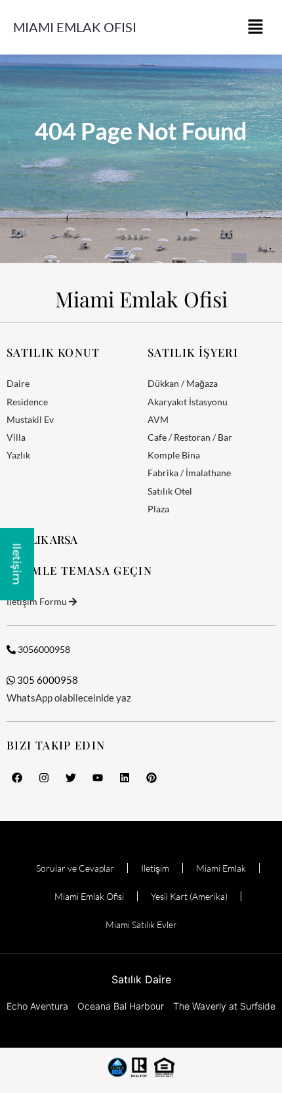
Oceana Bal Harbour (120, 1006)
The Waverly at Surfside (224, 1006)
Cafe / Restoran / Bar (190, 437)
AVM (158, 419)
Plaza (158, 508)
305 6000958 (46, 680)
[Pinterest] (151, 777)
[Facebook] (17, 777)
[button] (256, 27)
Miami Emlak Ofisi (74, 27)
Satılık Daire (141, 979)
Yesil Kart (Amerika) (189, 896)
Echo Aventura (37, 1006)
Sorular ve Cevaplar (75, 868)
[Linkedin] (124, 777)
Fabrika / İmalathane (189, 472)
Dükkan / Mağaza (183, 383)
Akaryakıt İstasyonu (188, 401)
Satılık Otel (170, 491)
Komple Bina (174, 454)
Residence (27, 401)
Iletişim (155, 868)
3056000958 (43, 649)
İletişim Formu (37, 601)
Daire (18, 383)
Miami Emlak (221, 868)
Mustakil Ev (30, 419)
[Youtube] (97, 777)
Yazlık (18, 454)
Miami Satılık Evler (141, 924)
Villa (16, 437)
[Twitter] (70, 777)
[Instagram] (43, 777)
